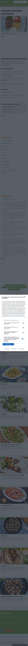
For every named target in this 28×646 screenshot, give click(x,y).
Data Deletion (6, 348)
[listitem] (14, 320)
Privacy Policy (21, 348)
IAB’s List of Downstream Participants (15, 316)
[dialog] (14, 323)
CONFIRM (8, 344)
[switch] (23, 323)
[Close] (25, 297)
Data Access (14, 348)
